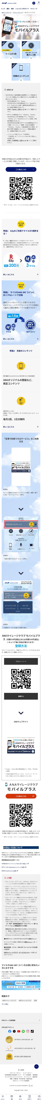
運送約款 (35, 1076)
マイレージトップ (18, 12)
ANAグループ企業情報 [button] (8, 1020)
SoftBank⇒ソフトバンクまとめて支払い (14, 864)
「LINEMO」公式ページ (18, 140)
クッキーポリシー (27, 1073)
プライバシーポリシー (15, 1073)
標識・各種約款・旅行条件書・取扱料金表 (21, 1078)
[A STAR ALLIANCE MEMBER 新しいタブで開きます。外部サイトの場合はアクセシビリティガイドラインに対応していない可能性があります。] (21, 1085)
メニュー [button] (3, 1099)
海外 (12, 9)
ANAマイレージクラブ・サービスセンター (17, 952)
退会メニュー (29, 942)
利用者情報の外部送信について (13, 1074)
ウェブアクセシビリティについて (13, 1076)
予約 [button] (12, 1099)
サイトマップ (27, 1076)
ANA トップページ (6, 12)
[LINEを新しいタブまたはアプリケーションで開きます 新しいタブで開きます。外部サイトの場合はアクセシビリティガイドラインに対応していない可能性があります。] (23, 1031)
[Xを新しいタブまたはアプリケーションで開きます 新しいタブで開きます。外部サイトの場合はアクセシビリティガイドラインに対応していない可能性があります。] (14, 1031)
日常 (35, 1000)
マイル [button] (20, 1099)
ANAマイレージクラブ (9, 1000)
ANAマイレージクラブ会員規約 (21, 1080)
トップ (3, 9)
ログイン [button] (29, 1099)
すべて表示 (5, 1004)
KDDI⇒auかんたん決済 (9, 871)
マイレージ (33, 9)
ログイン (33, 3)
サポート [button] (39, 1099)
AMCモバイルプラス (25, 1000)
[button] (38, 3)
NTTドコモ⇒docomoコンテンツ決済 (13, 867)
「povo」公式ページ (17, 109)
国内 (8, 9)
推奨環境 (35, 1074)
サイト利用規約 (27, 1074)
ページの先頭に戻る (36, 1066)
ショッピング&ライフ (22, 9)
